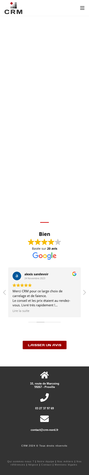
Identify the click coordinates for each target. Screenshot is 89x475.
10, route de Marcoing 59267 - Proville (44, 385)
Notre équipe (45, 461)
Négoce (33, 464)
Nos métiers (65, 461)
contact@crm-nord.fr (44, 429)
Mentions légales (66, 464)
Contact (46, 464)
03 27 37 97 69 (44, 408)
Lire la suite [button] (21, 311)
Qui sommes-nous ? (20, 461)
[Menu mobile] (82, 8)
